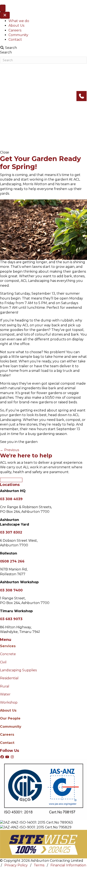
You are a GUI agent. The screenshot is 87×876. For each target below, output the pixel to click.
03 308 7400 (11, 590)
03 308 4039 (11, 499)
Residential (9, 678)
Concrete (8, 654)
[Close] (5, 15)
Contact (15, 40)
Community (18, 35)
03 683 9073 (11, 619)
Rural (5, 686)
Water (5, 694)
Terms (39, 865)
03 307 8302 (11, 532)
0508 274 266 (12, 561)
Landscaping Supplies (18, 670)
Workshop (9, 702)
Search (6, 52)
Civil (3, 662)
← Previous (9, 450)
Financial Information (68, 865)
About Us (16, 25)
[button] (2, 757)
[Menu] (2, 8)
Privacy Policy (16, 865)
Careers (14, 30)
